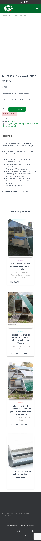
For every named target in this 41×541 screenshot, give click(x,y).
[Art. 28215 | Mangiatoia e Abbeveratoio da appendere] (20, 449)
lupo (29, 124)
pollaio (8, 126)
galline (16, 124)
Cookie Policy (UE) (14, 531)
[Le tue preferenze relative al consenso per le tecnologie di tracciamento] (39, 406)
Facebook (24, 2)
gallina (11, 124)
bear (7, 124)
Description (7, 136)
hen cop (21, 124)
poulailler (14, 126)
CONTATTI (26, 531)
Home (3, 16)
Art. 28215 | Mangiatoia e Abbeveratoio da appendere (20, 474)
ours (37, 124)
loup (26, 124)
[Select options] (30, 353)
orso (33, 124)
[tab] (20, 136)
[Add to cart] (30, 282)
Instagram (27, 2)
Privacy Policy (12, 526)
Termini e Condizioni (27, 526)
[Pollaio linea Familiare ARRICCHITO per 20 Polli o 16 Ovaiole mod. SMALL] (20, 309)
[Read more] (30, 481)
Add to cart (16, 109)
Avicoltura (9, 16)
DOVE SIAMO (33, 531)
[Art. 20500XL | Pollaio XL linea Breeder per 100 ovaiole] (20, 238)
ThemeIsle (27, 536)
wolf (18, 126)
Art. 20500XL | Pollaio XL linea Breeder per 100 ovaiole (20, 266)
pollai (3, 126)
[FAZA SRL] (9, 8)
